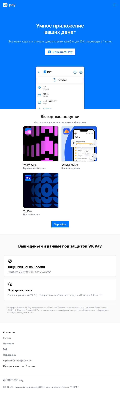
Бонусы (7, 338)
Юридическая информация (17, 360)
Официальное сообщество (19, 366)
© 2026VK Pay (13, 380)
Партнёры (60, 224)
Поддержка (9, 354)
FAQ (5, 349)
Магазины (8, 343)
